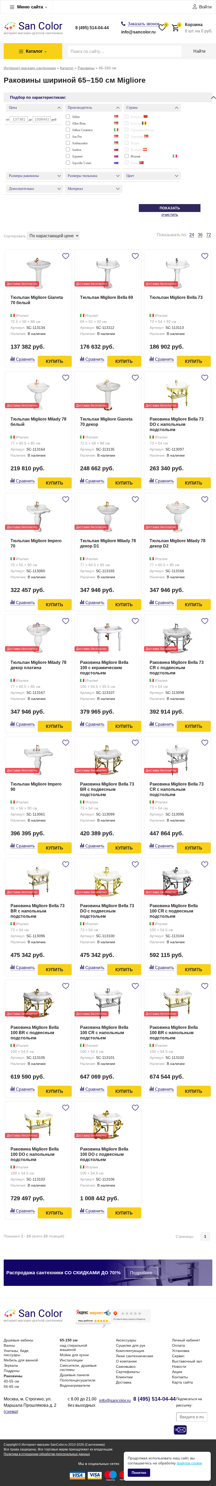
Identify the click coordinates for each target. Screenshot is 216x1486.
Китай (135, 163)
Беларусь (137, 117)
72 (208, 235)
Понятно (139, 1473)
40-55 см (11, 1381)
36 (200, 235)
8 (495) (92, 28)
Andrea (76, 150)
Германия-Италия (142, 130)
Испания (137, 150)
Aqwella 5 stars (81, 163)
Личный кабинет (186, 1340)
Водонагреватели (75, 1385)
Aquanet (77, 156)
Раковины (13, 1376)
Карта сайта (182, 1382)
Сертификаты (128, 1372)
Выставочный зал (187, 1361)
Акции (177, 1372)
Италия (135, 156)
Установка (180, 1351)
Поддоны (11, 1371)
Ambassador (80, 143)
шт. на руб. (195, 27)
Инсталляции (71, 1360)
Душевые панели (74, 1375)
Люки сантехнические (134, 1356)
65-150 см (68, 1340)
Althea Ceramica (82, 130)
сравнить (25, 359)
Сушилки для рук (130, 1345)
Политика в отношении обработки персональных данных (47, 1454)
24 (191, 235)
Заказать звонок (143, 24)
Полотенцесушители (77, 1380)
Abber (76, 117)
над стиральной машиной (73, 1347)
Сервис (178, 1356)
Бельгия (136, 123)
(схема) (11, 1411)
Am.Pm (77, 137)
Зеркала (11, 1365)
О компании (126, 1361)
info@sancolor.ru (138, 32)
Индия (135, 143)
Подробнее (141, 1273)
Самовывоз (125, 1366)
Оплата (178, 1345)
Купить (54, 361)
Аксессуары (126, 1340)
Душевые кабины (18, 1340)
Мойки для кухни (74, 1355)
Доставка (123, 1382)
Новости (179, 1366)
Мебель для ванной (21, 1360)
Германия (137, 137)
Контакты (180, 1377)
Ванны (9, 1345)
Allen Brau (79, 123)
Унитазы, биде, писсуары (17, 1353)
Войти (205, 6)
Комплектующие (130, 1351)
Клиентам (124, 1377)
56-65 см (11, 1386)
